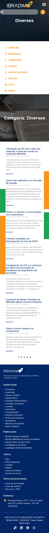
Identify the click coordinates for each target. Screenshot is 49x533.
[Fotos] (6, 84)
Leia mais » (10, 174)
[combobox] (19, 11)
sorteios (12, 78)
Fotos (11, 85)
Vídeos (11, 91)
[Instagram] (34, 528)
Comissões (13, 48)
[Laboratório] (6, 60)
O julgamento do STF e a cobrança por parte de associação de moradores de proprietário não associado (23, 269)
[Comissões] (6, 48)
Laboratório (14, 60)
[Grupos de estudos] (6, 72)
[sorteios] (6, 78)
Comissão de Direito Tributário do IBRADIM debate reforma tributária (24, 300)
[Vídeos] (6, 91)
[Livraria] (6, 66)
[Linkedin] (21, 528)
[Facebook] (28, 528)
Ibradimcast (14, 54)
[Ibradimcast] (6, 54)
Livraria (12, 66)
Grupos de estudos (17, 72)
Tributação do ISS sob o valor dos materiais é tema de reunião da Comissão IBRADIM (23, 151)
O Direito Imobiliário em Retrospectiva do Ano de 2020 (22, 239)
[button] (44, 4)
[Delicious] (15, 528)
